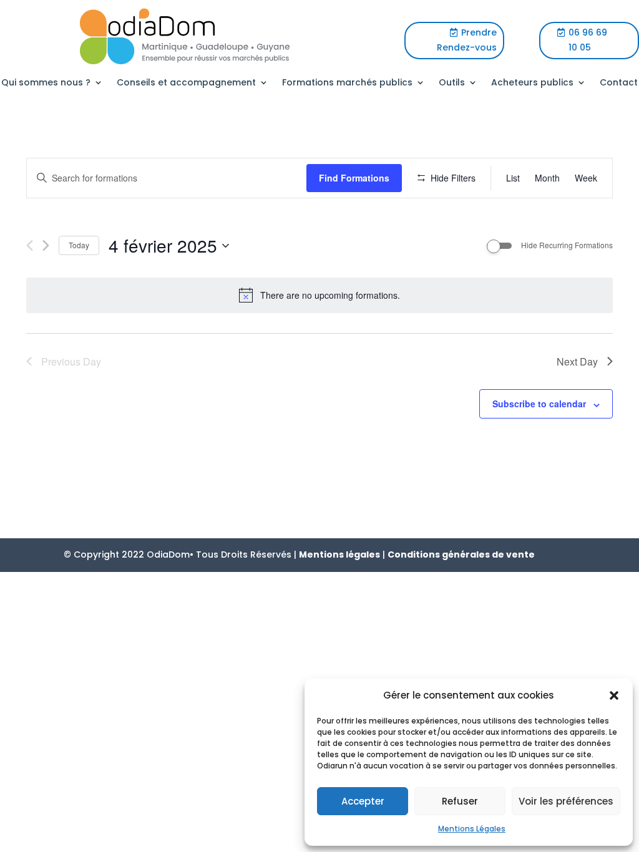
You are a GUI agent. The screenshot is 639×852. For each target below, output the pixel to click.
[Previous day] (29, 245)
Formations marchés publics (347, 83)
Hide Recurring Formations (567, 245)
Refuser (460, 801)
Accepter (362, 801)
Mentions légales (339, 554)
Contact (619, 83)
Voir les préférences (566, 801)
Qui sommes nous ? (45, 83)
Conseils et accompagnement (186, 83)
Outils (452, 83)
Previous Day (71, 361)
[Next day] (45, 245)
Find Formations (354, 178)
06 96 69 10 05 (587, 40)
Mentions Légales (471, 828)
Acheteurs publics (532, 83)
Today (79, 245)
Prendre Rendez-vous (467, 40)
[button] (614, 695)
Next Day (577, 361)
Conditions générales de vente (461, 554)
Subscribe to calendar (539, 403)
